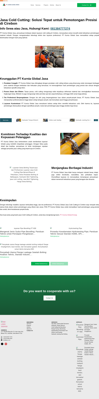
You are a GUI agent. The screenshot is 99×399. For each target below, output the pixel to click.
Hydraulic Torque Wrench (28, 120)
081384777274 (60, 28)
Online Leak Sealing (53, 120)
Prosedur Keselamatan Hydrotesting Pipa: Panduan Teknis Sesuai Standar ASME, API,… (74, 232)
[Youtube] (6, 344)
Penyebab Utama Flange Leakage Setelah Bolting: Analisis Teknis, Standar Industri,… (23, 253)
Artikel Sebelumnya (41, 263)
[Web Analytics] (49, 0)
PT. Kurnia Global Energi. (68, 215)
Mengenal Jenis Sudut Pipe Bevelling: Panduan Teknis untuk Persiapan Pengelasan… (22, 232)
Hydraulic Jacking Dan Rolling (83, 120)
